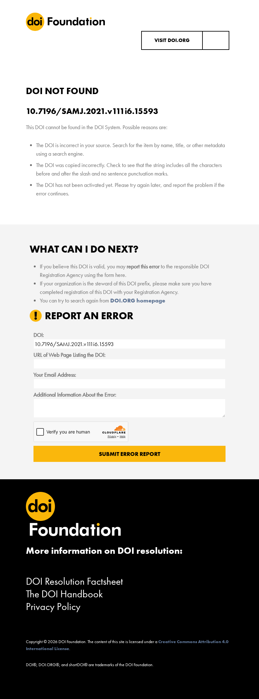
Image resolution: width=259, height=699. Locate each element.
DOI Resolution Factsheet (74, 581)
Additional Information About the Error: (74, 394)
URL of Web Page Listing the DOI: (69, 354)
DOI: (38, 334)
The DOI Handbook (64, 594)
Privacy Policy (53, 606)
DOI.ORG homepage (137, 300)
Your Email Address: (54, 374)
